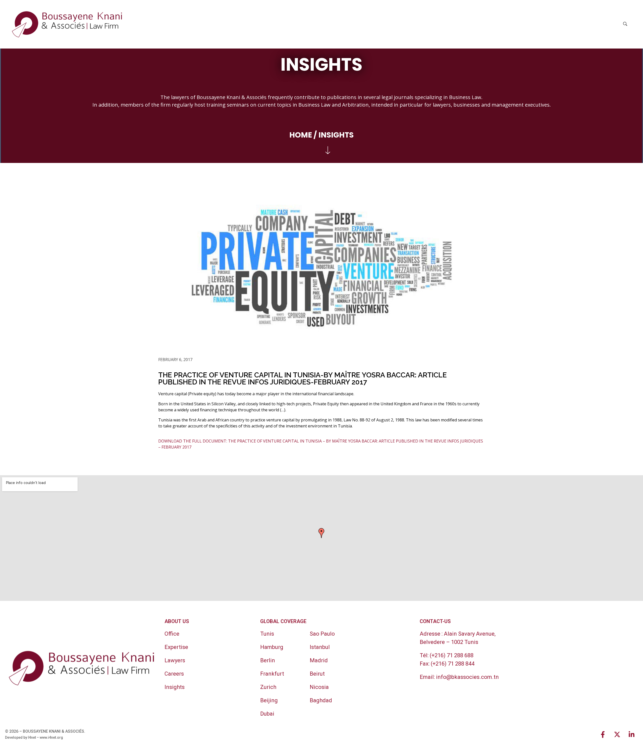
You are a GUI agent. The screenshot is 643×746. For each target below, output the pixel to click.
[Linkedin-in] (631, 734)
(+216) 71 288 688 (451, 655)
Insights (175, 687)
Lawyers (175, 660)
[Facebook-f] (602, 734)
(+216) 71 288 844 (452, 664)
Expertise (176, 647)
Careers (174, 674)
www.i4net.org (51, 737)
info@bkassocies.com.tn (467, 677)
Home (300, 134)
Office (172, 634)
